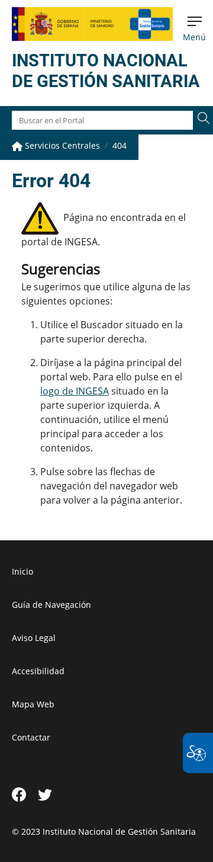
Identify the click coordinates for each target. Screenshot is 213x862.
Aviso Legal (34, 637)
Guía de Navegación (51, 604)
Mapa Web (33, 704)
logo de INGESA (74, 391)
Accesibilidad (38, 671)
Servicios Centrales (61, 145)
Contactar (31, 737)
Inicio (22, 571)
